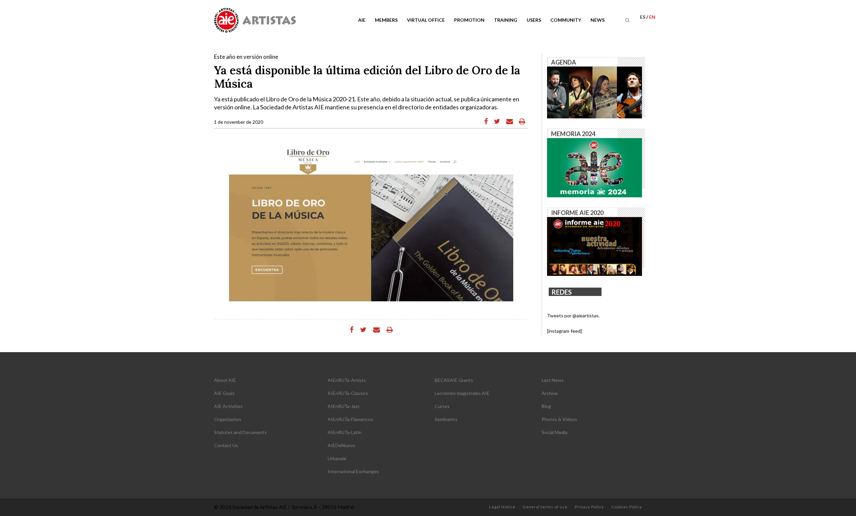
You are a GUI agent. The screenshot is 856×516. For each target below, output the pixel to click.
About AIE (225, 380)
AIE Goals (224, 393)
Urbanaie (337, 458)
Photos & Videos (559, 419)
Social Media (554, 432)
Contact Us (226, 445)
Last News (553, 380)
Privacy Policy (589, 506)
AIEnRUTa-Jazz (343, 406)
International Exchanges (353, 471)
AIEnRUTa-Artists (347, 380)
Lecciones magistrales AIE (462, 393)
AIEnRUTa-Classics (348, 393)
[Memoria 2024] (594, 167)
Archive (550, 393)
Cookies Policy (626, 506)
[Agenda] (594, 92)
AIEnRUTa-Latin (344, 432)
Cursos (442, 406)
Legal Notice (502, 506)
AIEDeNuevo (341, 445)
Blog (546, 406)
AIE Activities (228, 406)
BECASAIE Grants (454, 380)
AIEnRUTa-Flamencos (350, 419)
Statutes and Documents (240, 432)
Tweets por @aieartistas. (573, 315)
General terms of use (545, 506)
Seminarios (446, 419)
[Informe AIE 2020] (594, 246)
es (643, 17)
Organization (227, 419)
